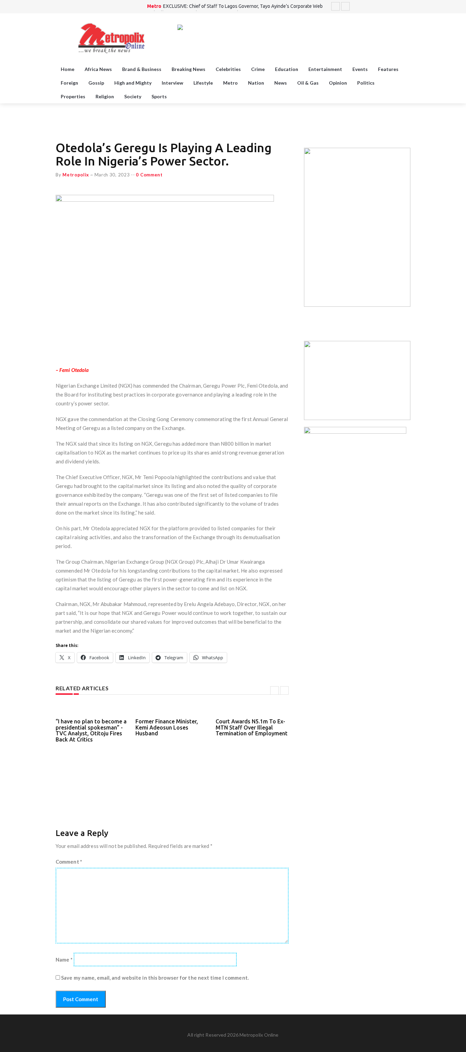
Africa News (98, 69)
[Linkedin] (406, 6)
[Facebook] (389, 6)
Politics (366, 83)
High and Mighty (132, 83)
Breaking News (188, 69)
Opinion (338, 83)
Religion (105, 96)
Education (286, 69)
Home (67, 69)
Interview (172, 83)
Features (388, 69)
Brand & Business (141, 69)
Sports (159, 96)
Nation (256, 83)
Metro (154, 6)
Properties (73, 96)
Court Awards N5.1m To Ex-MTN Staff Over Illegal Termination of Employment (252, 727)
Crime (258, 69)
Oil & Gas (308, 83)
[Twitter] (381, 6)
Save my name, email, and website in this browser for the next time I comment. (155, 978)
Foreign (69, 83)
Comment (69, 862)
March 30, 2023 (112, 174)
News (280, 83)
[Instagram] (398, 6)
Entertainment (325, 69)
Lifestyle (203, 83)
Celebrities (228, 69)
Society (132, 96)
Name (64, 959)
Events (360, 69)
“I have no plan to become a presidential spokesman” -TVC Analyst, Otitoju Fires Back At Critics (91, 730)
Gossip (96, 83)
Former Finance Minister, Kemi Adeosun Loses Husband (166, 727)
